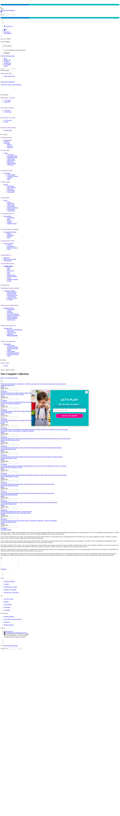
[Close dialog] (86, 392)
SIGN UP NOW (69, 416)
